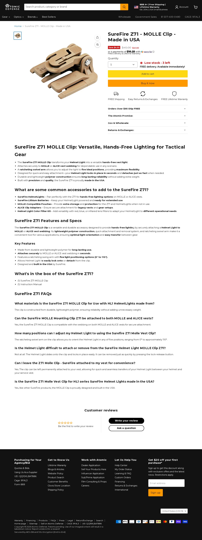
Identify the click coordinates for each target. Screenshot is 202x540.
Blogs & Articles (56, 469)
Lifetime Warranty (57, 465)
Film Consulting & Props (93, 481)
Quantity (113, 58)
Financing (120, 481)
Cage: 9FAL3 (21, 480)
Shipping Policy (56, 489)
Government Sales (146, 16)
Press (61, 520)
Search (99, 520)
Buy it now (148, 83)
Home (18, 26)
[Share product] (97, 37)
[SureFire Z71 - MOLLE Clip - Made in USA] (18, 36)
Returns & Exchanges (126, 485)
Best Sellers (49, 16)
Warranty (18, 520)
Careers (85, 485)
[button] (148, 51)
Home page (20, 523)
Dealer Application (90, 465)
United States (172, 511)
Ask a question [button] (126, 428)
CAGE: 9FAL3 (73, 523)
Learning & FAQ (123, 473)
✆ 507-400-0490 (170, 16)
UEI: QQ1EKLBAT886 (25, 476)
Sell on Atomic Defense (52, 523)
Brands (32, 16)
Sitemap (33, 523)
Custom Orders (123, 477)
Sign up (155, 492)
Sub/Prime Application (93, 477)
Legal (70, 520)
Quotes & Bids (21, 468)
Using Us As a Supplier (25, 472)
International (121, 489)
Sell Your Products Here (93, 469)
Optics (18, 16)
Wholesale (124, 16)
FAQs (53, 520)
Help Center (121, 465)
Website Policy (55, 473)
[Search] (124, 7)
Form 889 (19, 484)
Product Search (56, 477)
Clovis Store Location (59, 485)
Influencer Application (92, 473)
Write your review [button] (126, 420)
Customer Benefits (58, 481)
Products (43, 520)
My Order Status (123, 469)
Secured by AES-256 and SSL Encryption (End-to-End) (40, 532)
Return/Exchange (84, 520)
